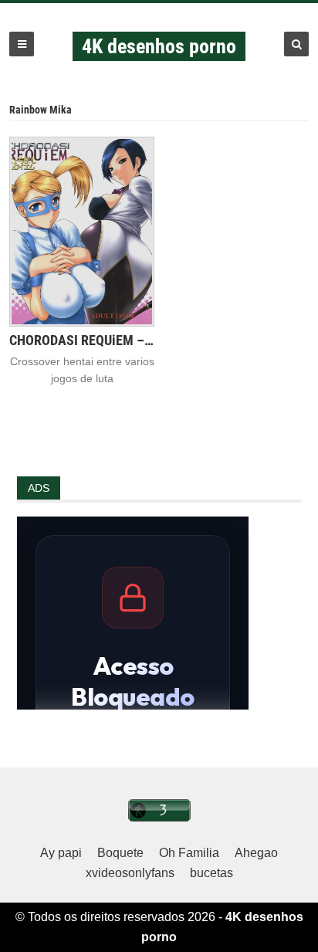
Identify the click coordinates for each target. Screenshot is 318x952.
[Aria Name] (21, 44)
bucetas (211, 872)
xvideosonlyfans (130, 872)
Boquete (120, 852)
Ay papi (61, 852)
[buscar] (296, 44)
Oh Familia (189, 852)
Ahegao (256, 852)
